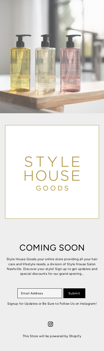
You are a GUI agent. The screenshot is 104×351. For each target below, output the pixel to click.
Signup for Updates (23, 303)
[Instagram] (50, 324)
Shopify (75, 336)
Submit (74, 293)
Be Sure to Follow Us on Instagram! (69, 303)
